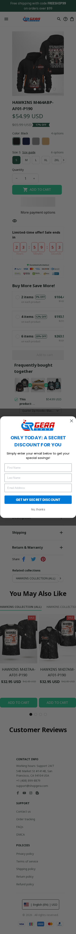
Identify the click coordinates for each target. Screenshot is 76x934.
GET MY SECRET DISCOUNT (38, 499)
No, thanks (38, 509)
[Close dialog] (71, 421)
